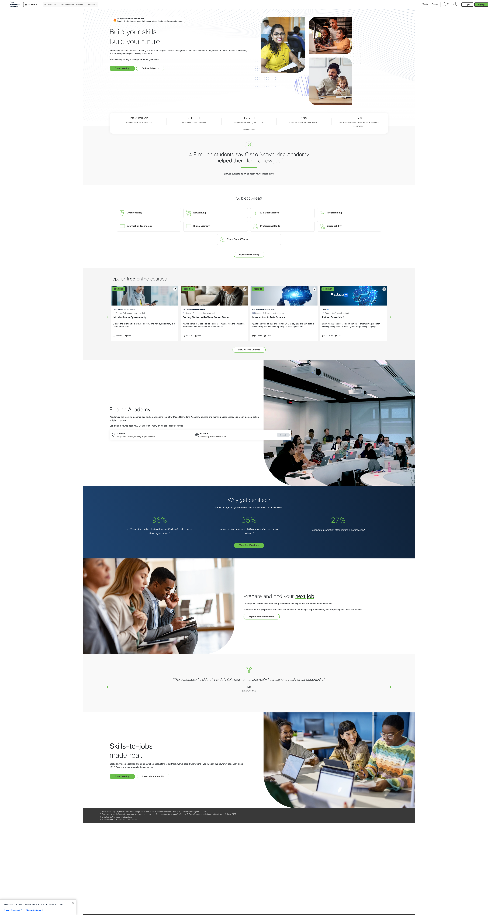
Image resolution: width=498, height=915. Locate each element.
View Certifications (249, 545)
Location (121, 433)
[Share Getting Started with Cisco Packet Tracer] (245, 289)
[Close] (73, 902)
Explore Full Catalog (249, 255)
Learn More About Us (153, 776)
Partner (435, 4)
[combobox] (65, 4)
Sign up (481, 5)
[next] (390, 316)
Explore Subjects (150, 68)
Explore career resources (261, 617)
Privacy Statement (12, 910)
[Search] (45, 4)
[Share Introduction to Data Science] (314, 289)
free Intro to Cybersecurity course (170, 21)
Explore (32, 4)
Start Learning (122, 68)
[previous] (107, 686)
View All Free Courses (249, 350)
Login (467, 5)
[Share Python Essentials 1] (384, 289)
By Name (204, 433)
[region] (38, 907)
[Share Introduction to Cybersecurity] (175, 289)
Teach (425, 4)
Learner (91, 5)
